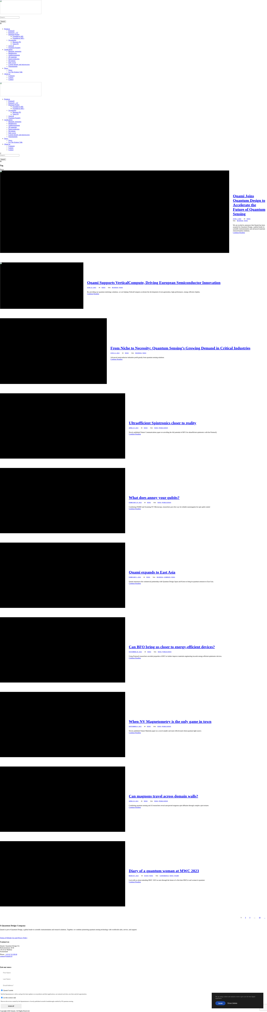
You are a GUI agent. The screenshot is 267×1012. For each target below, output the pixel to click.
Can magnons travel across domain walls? (163, 796)
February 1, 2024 (135, 577)
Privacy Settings (232, 1003)
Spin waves (12, 63)
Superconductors (13, 59)
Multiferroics (12, 53)
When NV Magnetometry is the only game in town (170, 721)
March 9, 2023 (134, 875)
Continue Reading (239, 233)
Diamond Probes (13, 34)
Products (7, 29)
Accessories (12, 40)
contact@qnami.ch (6, 956)
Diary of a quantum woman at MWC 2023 (164, 871)
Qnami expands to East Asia (152, 572)
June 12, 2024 (115, 353)
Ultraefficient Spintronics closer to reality (162, 423)
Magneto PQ (17, 42)
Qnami (176, 875)
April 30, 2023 (133, 801)
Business (240, 220)
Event (146, 875)
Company (11, 76)
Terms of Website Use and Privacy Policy (13, 938)
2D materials (12, 57)
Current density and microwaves (19, 64)
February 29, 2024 (135, 502)
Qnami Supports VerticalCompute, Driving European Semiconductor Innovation (153, 282)
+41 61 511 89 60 (11, 954)
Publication (163, 427)
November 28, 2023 (135, 651)
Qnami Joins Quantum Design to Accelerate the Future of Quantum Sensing (249, 205)
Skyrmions (11, 61)
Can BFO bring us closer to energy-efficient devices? (172, 647)
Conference (164, 875)
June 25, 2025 (91, 287)
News (6, 68)
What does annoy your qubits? (154, 497)
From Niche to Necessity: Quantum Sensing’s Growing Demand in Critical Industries (180, 348)
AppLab (11, 46)
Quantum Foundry (14, 48)
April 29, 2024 (133, 427)
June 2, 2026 (237, 218)
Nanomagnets (12, 66)
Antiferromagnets (14, 55)
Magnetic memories (14, 51)
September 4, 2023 (135, 726)
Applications (8, 49)
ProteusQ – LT (13, 33)
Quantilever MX (18, 36)
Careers (10, 77)
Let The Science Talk (15, 72)
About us (7, 74)
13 (259, 917)
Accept (220, 1003)
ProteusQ (11, 31)
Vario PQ (16, 44)
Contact (10, 79)
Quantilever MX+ (18, 38)
